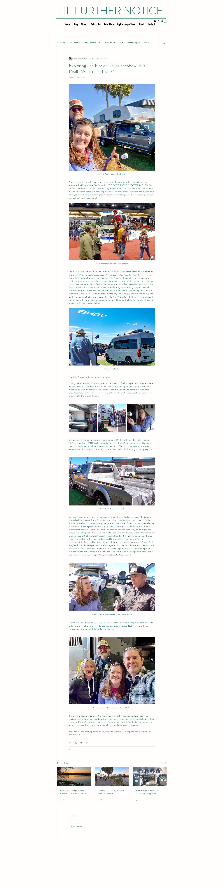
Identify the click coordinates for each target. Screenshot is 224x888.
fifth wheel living (92, 42)
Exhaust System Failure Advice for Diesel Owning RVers (148, 792)
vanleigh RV (110, 42)
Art (121, 42)
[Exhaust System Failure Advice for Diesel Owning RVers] (150, 776)
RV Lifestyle (75, 42)
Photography (134, 42)
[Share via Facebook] (70, 742)
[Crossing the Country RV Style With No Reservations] (112, 776)
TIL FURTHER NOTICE (110, 10)
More (146, 42)
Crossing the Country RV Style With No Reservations (111, 792)
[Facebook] (158, 21)
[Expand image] (83, 418)
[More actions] (153, 58)
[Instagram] (162, 21)
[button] (165, 21)
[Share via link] (87, 742)
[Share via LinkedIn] (81, 742)
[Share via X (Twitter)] (76, 742)
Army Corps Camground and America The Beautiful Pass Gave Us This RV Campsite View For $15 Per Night (74, 792)
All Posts (61, 42)
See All (164, 763)
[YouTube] (155, 21)
